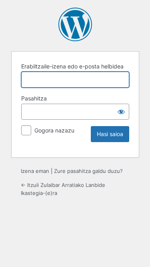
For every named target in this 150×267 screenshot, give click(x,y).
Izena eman (35, 171)
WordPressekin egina (75, 24)
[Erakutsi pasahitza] (121, 112)
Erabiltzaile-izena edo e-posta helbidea (72, 66)
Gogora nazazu (54, 130)
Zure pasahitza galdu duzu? (88, 171)
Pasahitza (34, 98)
